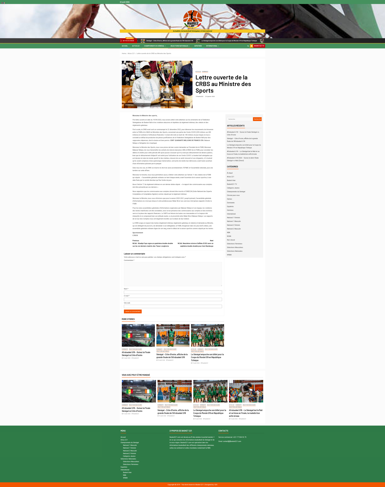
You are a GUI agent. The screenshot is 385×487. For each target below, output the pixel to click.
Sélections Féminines (234, 244)
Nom (126, 289)
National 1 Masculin (234, 221)
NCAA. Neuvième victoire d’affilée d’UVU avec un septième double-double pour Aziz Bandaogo (195, 243)
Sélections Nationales (179, 46)
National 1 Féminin (233, 218)
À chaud (230, 173)
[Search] (248, 46)
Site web (127, 303)
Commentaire (129, 260)
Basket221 (200, 96)
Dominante (205, 71)
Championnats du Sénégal (154, 46)
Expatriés (198, 46)
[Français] (4, 3)
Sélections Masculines (135, 349)
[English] (2, 3)
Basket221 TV (232, 184)
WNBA (229, 255)
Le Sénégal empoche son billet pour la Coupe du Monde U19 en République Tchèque (196, 41)
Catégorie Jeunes (233, 188)
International (211, 46)
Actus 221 (136, 46)
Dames (229, 199)
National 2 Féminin (233, 225)
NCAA (229, 236)
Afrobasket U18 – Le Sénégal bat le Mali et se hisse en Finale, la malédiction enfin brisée (261, 41)
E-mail (126, 296)
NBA (228, 232)
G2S (215, 485)
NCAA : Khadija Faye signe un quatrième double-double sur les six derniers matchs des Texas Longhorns (153, 243)
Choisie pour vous (233, 195)
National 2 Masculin (234, 229)
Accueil (125, 46)
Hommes (230, 210)
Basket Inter (231, 180)
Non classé (231, 240)
